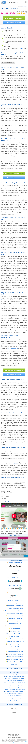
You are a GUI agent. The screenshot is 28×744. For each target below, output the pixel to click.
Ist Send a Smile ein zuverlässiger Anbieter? (14, 680)
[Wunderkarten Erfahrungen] (14, 588)
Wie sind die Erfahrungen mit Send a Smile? (14, 678)
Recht (2, 300)
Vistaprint (14, 450)
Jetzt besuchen (14, 18)
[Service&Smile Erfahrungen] (14, 596)
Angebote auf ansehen (14, 173)
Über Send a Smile (15, 674)
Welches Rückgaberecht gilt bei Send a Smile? (15, 689)
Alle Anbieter (14, 664)
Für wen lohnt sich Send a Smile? (15, 695)
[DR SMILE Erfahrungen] (14, 573)
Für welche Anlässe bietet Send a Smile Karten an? (15, 682)
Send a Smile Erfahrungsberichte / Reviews (14, 676)
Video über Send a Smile (14, 700)
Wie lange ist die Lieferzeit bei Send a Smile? (14, 687)
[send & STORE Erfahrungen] (14, 581)
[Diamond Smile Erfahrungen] (14, 565)
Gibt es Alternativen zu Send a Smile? (15, 697)
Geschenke (24, 6)
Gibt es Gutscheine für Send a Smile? (15, 693)
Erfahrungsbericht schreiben (8, 62)
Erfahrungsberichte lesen (14, 22)
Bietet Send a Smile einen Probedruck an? (15, 686)
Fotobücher (17, 463)
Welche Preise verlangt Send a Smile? (14, 684)
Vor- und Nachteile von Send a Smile (15, 698)
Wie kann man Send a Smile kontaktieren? (14, 691)
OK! (21, 739)
